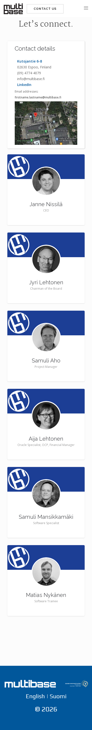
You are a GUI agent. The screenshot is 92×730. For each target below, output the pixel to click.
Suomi (58, 696)
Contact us (45, 9)
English (35, 696)
